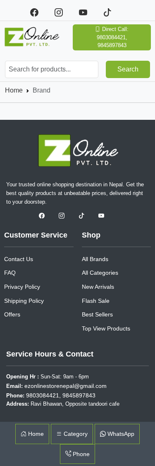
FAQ (10, 272)
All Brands (95, 259)
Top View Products (106, 328)
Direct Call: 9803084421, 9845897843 (113, 37)
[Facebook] (39, 12)
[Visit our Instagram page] (64, 216)
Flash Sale (96, 300)
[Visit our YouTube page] (103, 216)
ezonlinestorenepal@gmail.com (65, 386)
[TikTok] (111, 12)
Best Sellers (97, 314)
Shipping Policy (24, 300)
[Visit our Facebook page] (44, 216)
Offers (12, 314)
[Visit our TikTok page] (84, 216)
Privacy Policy (22, 286)
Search (127, 69)
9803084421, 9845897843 (60, 395)
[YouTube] (88, 12)
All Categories (100, 272)
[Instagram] (63, 12)
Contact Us (18, 259)
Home (14, 90)
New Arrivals (98, 286)
